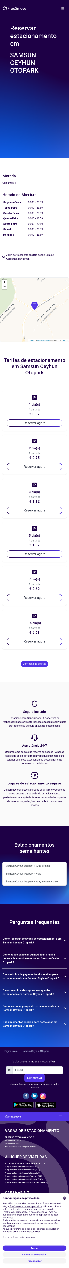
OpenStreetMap (43, 340)
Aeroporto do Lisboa (13, 1140)
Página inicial (11, 1051)
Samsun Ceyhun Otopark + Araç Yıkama (28, 865)
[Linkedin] (34, 1096)
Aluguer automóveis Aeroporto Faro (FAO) (22, 1167)
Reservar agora (34, 423)
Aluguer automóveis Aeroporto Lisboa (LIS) (22, 1173)
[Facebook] (26, 1096)
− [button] (5, 287)
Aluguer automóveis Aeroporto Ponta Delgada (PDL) (26, 1182)
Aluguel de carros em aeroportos (25, 1163)
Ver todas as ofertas (34, 663)
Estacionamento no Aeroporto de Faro (20, 1147)
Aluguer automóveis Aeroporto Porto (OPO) (22, 1170)
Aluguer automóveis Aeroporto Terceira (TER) (23, 1176)
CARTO (65, 340)
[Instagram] (43, 1096)
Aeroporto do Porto (12, 1144)
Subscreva (34, 1078)
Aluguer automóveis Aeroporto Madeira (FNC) (24, 1179)
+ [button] (5, 282)
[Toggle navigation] (62, 8)
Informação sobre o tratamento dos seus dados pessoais (34, 1086)
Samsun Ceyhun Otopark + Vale (23, 873)
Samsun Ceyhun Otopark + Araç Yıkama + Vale (32, 881)
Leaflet (31, 340)
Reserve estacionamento (19, 1137)
